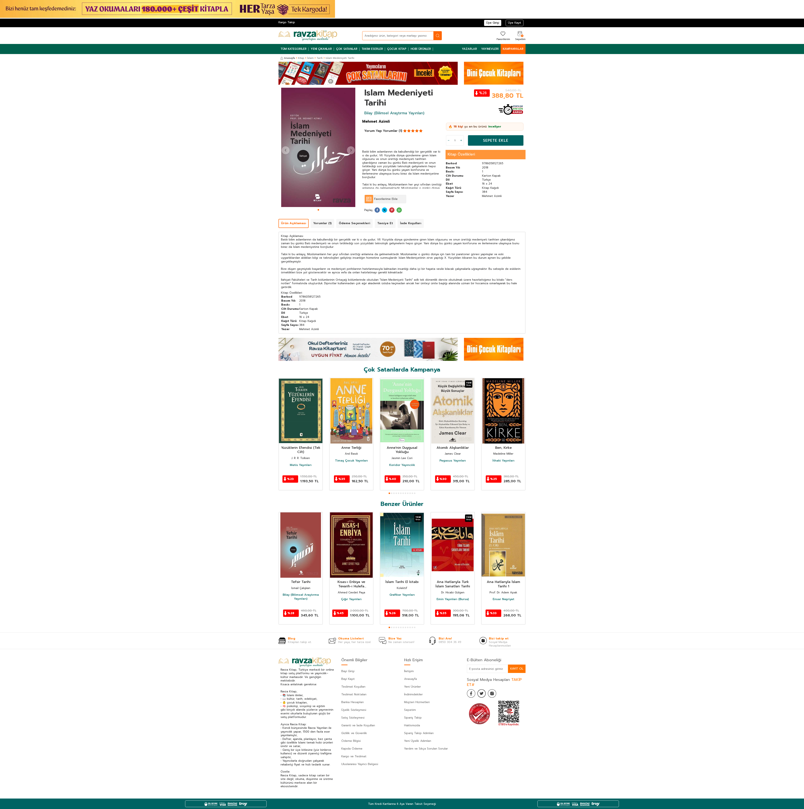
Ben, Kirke (503, 448)
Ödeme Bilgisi (351, 741)
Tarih (320, 58)
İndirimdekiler (413, 694)
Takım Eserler (372, 49)
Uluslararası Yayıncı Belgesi (359, 764)
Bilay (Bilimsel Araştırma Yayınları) (394, 113)
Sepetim (410, 710)
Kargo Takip (286, 22)
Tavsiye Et (385, 223)
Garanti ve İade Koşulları (358, 725)
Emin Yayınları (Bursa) (453, 599)
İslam (310, 58)
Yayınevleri (490, 49)
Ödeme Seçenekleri (354, 223)
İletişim (409, 671)
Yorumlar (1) (392, 131)
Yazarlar (469, 49)
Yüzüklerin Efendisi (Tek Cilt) (300, 450)
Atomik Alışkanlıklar (453, 448)
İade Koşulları (410, 223)
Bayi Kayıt (348, 679)
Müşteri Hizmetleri (417, 702)
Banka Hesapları (352, 702)
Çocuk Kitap (396, 49)
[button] (318, 210)
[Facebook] (471, 693)
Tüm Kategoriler (294, 49)
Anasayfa (289, 58)
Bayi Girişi (347, 671)
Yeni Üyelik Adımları (417, 741)
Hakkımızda (412, 725)
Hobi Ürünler (421, 49)
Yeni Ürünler (412, 686)
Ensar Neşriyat (503, 599)
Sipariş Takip (413, 717)
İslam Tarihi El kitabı (402, 582)
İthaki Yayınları (503, 461)
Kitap (301, 58)
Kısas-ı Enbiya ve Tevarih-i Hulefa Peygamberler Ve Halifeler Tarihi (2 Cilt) (351, 584)
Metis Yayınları (301, 465)
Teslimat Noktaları (353, 694)
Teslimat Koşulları (353, 686)
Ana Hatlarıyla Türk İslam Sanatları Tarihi (453, 584)
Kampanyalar (513, 49)
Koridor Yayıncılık (402, 465)
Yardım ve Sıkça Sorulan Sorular (426, 748)
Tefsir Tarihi (301, 582)
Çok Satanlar (346, 49)
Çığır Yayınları (351, 599)
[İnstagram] (492, 693)
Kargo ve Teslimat (353, 756)
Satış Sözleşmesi (353, 717)
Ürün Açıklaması (293, 223)
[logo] (307, 35)
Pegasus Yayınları (452, 461)
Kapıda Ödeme (351, 748)
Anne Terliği (351, 448)
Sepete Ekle (495, 140)
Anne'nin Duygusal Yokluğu (402, 450)
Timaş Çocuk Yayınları (351, 461)
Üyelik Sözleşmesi (353, 710)
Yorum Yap (373, 131)
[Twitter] (481, 693)
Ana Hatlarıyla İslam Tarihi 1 (503, 584)
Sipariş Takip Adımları (419, 733)
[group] (318, 147)
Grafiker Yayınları (402, 595)
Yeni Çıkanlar (321, 49)
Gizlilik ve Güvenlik (354, 733)
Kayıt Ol (516, 668)
